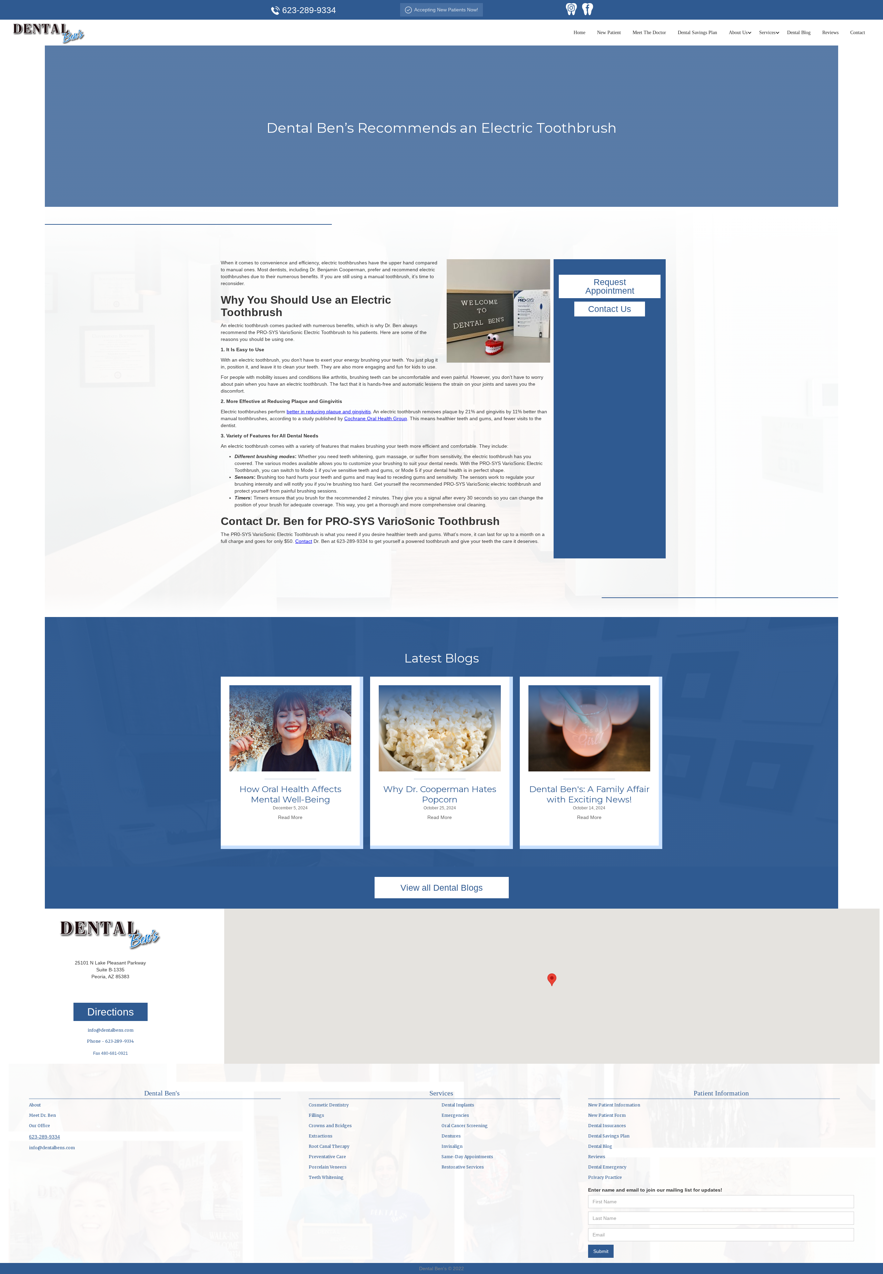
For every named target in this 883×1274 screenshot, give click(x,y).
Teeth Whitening (326, 1177)
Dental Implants (458, 1105)
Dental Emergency (607, 1167)
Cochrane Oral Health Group (375, 418)
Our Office (39, 1125)
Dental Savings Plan (697, 32)
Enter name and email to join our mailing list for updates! (655, 1190)
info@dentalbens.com (110, 1030)
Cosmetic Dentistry (329, 1105)
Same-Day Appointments (467, 1156)
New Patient (609, 32)
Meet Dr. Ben (42, 1115)
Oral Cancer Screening (465, 1125)
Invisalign (452, 1146)
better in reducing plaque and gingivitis (329, 411)
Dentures (451, 1136)
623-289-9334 (44, 1137)
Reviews (830, 32)
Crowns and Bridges (330, 1125)
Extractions (321, 1136)
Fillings (316, 1115)
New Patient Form (607, 1115)
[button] (738, 32)
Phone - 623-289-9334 (110, 1041)
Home (579, 32)
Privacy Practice (605, 1177)
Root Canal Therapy (329, 1146)
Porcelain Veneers (328, 1167)
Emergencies (455, 1115)
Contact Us (609, 309)
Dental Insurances (607, 1125)
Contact (857, 32)
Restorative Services (463, 1167)
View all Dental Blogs (441, 887)
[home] (49, 33)
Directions (110, 1012)
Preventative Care (327, 1156)
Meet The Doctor (649, 32)
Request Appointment (609, 286)
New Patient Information (614, 1105)
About (35, 1105)
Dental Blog (799, 32)
